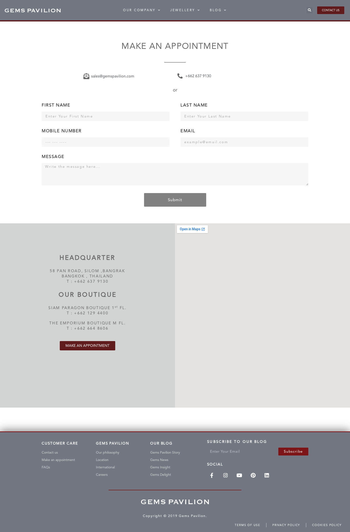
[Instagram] (225, 475)
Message (53, 156)
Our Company (139, 10)
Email (187, 131)
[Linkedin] (266, 475)
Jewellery (182, 10)
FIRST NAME (56, 105)
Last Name (194, 105)
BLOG (216, 10)
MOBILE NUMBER (62, 131)
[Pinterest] (253, 475)
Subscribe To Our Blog (237, 443)
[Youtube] (239, 475)
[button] (309, 10)
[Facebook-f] (211, 475)
